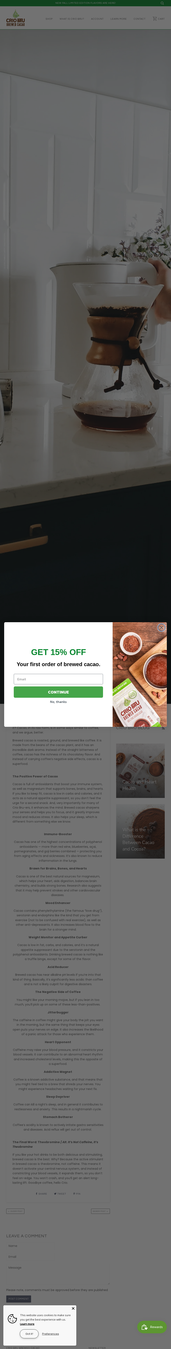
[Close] (73, 1308)
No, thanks (58, 701)
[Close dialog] (161, 627)
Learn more (27, 1324)
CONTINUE (58, 692)
